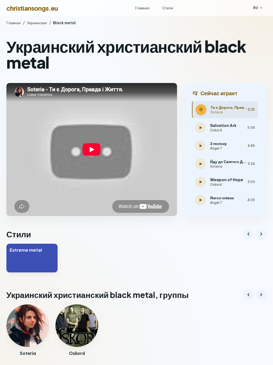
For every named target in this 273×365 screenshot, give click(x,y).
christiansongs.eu (32, 8)
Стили (167, 8)
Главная (142, 8)
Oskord (216, 130)
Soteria (217, 112)
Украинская (37, 22)
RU (258, 8)
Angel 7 (216, 148)
